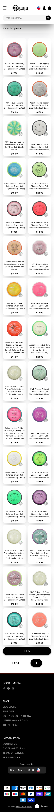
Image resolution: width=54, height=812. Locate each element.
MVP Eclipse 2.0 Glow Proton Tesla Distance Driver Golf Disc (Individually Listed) (14, 381)
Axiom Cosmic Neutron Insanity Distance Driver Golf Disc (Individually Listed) (14, 256)
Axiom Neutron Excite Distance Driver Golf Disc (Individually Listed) (14, 465)
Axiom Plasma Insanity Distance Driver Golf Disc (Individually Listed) (39, 95)
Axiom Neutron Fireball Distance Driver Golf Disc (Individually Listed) (14, 586)
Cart (49, 8)
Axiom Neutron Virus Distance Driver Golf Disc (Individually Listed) (39, 424)
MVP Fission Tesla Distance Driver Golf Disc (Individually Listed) (39, 176)
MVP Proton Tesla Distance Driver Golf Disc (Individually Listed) (39, 504)
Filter (27, 651)
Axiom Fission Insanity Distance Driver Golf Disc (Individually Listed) (39, 56)
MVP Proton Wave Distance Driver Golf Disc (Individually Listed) (14, 296)
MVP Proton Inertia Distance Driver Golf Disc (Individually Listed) (14, 215)
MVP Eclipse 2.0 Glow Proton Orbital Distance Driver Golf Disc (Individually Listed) (39, 586)
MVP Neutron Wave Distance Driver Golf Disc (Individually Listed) (14, 95)
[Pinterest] (8, 688)
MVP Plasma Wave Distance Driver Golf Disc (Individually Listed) (39, 256)
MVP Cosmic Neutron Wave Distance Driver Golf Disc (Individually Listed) (14, 136)
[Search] (48, 17)
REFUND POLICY (11, 757)
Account (44, 8)
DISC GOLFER (10, 706)
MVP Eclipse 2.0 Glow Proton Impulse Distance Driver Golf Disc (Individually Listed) (14, 545)
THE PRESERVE (11, 725)
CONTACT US (10, 744)
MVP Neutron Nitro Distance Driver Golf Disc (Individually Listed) (39, 215)
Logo (20, 8)
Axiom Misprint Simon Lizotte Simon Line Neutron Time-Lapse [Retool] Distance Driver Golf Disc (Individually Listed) (14, 338)
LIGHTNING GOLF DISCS (16, 720)
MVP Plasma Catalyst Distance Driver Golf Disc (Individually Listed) (39, 381)
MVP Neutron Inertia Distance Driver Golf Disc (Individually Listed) (14, 504)
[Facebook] (4, 688)
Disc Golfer (21, 806)
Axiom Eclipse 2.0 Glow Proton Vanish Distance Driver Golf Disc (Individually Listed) (39, 338)
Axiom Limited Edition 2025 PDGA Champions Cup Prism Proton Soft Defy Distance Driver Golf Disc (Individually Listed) (14, 424)
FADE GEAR (9, 711)
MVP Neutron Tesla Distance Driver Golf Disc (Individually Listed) (39, 136)
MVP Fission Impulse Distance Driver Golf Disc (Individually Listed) (39, 626)
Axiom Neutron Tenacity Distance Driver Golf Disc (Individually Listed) (14, 176)
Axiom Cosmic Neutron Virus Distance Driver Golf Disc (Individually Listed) (39, 545)
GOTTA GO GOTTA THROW (17, 716)
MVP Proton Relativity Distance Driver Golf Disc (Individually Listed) (14, 626)
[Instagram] (13, 688)
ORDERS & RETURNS (14, 748)
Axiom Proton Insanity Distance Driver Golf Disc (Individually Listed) (14, 56)
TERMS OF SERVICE (13, 752)
